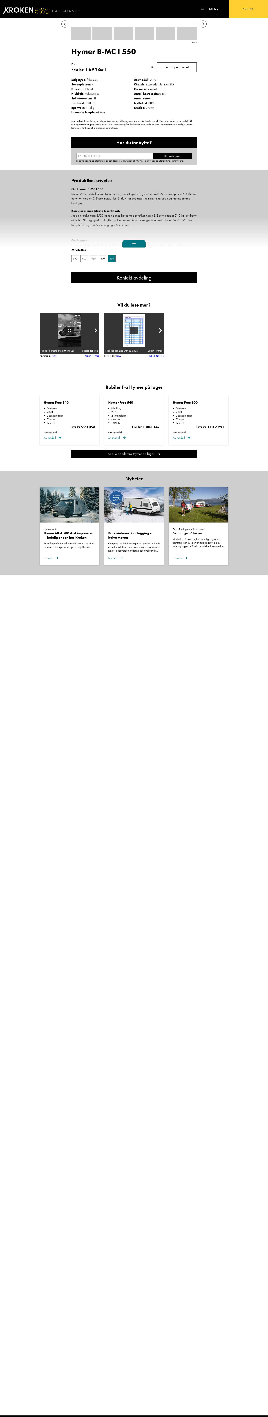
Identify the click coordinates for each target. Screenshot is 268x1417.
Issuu (54, 355)
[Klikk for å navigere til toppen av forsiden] (24, 11)
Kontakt (249, 8)
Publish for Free (92, 355)
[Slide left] (64, 24)
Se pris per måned (176, 67)
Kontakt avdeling (134, 277)
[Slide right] (203, 24)
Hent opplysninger (172, 156)
